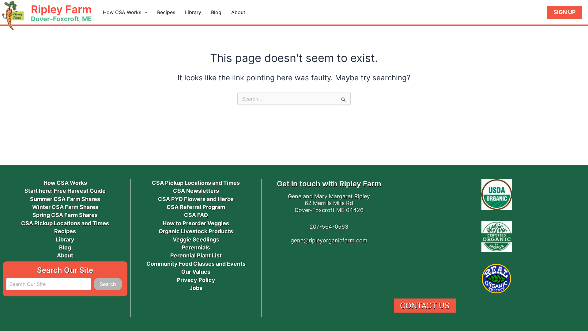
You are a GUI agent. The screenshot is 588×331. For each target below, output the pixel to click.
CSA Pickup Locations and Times (65, 223)
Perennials (196, 247)
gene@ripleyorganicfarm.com (329, 240)
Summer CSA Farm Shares (65, 199)
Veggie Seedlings (196, 239)
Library (193, 12)
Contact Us (425, 305)
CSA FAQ (196, 215)
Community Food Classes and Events (196, 264)
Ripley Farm (61, 9)
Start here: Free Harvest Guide (65, 191)
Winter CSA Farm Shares (65, 207)
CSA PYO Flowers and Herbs (196, 199)
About (238, 12)
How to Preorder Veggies (196, 223)
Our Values (195, 271)
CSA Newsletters (196, 191)
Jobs (196, 288)
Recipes (166, 12)
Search (108, 284)
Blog (216, 12)
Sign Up (564, 12)
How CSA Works (122, 12)
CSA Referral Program (196, 207)
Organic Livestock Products (196, 231)
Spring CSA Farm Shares (65, 215)
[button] (144, 12)
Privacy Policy (196, 280)
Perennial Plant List (196, 255)
